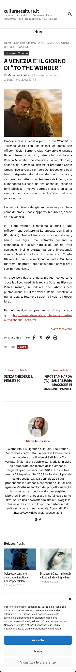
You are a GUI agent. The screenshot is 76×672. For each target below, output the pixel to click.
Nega (38, 651)
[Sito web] (36, 520)
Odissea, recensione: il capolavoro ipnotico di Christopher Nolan (16, 577)
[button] (70, 599)
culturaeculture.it (21, 11)
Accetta (38, 640)
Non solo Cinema (25, 42)
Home (8, 42)
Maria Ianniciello (18, 75)
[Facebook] (40, 520)
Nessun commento (47, 75)
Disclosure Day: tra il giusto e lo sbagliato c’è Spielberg (56, 575)
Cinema (22, 346)
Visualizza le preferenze (38, 662)
